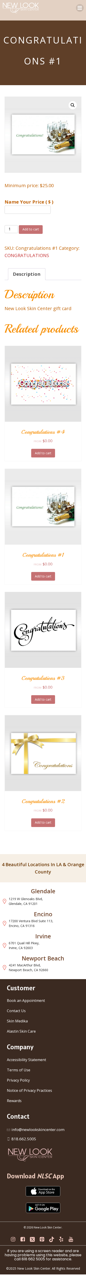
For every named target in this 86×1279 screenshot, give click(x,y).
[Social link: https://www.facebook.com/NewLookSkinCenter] (24, 1239)
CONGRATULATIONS (27, 255)
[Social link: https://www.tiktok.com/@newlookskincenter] (53, 1239)
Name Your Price (29, 202)
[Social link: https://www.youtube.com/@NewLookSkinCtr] (72, 1239)
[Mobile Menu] (80, 8)
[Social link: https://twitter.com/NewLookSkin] (33, 1239)
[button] (73, 105)
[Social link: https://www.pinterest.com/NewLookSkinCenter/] (43, 1239)
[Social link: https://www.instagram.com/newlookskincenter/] (14, 1239)
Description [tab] (27, 274)
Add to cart (30, 229)
